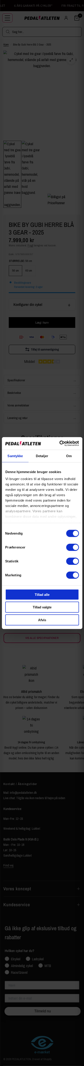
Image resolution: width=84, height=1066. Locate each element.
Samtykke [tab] (15, 456)
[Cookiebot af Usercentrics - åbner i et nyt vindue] (60, 443)
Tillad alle (42, 594)
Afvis (42, 620)
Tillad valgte (42, 607)
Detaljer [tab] (42, 456)
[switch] (72, 547)
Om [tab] (69, 456)
